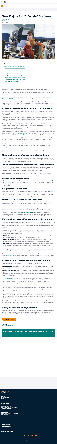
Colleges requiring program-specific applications (17, 75)
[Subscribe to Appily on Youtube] (36, 435)
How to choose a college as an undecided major (15, 68)
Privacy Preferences (4, 414)
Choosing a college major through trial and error (15, 66)
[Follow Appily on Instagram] (20, 435)
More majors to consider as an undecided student (15, 77)
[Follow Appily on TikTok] (32, 435)
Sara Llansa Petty (6, 19)
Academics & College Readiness (8, 325)
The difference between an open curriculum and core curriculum (21, 70)
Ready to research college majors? (12, 81)
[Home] (5, 2)
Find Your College (9, 319)
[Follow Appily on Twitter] (24, 435)
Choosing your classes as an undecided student (15, 79)
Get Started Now (6, 335)
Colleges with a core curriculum (14, 73)
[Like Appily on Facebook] (28, 435)
